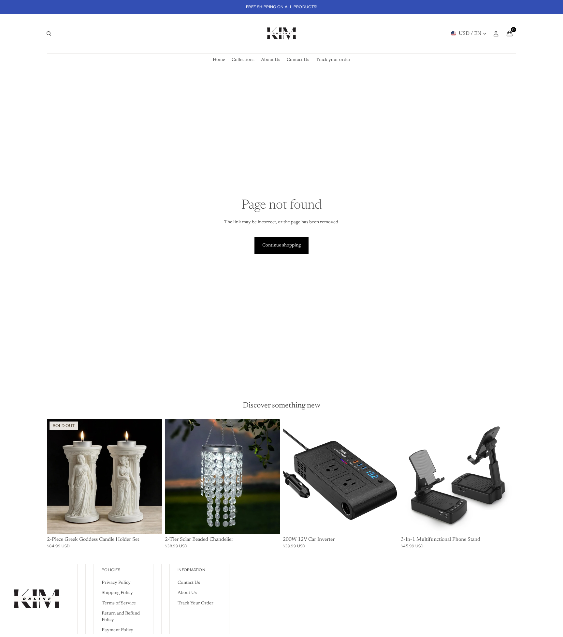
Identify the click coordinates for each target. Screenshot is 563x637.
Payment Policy (117, 630)
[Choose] (270, 524)
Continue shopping (281, 245)
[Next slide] (152, 476)
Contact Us (189, 583)
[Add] (388, 524)
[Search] (49, 33)
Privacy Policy (116, 583)
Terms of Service (119, 603)
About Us (187, 593)
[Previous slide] (56, 476)
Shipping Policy (117, 593)
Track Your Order (195, 603)
